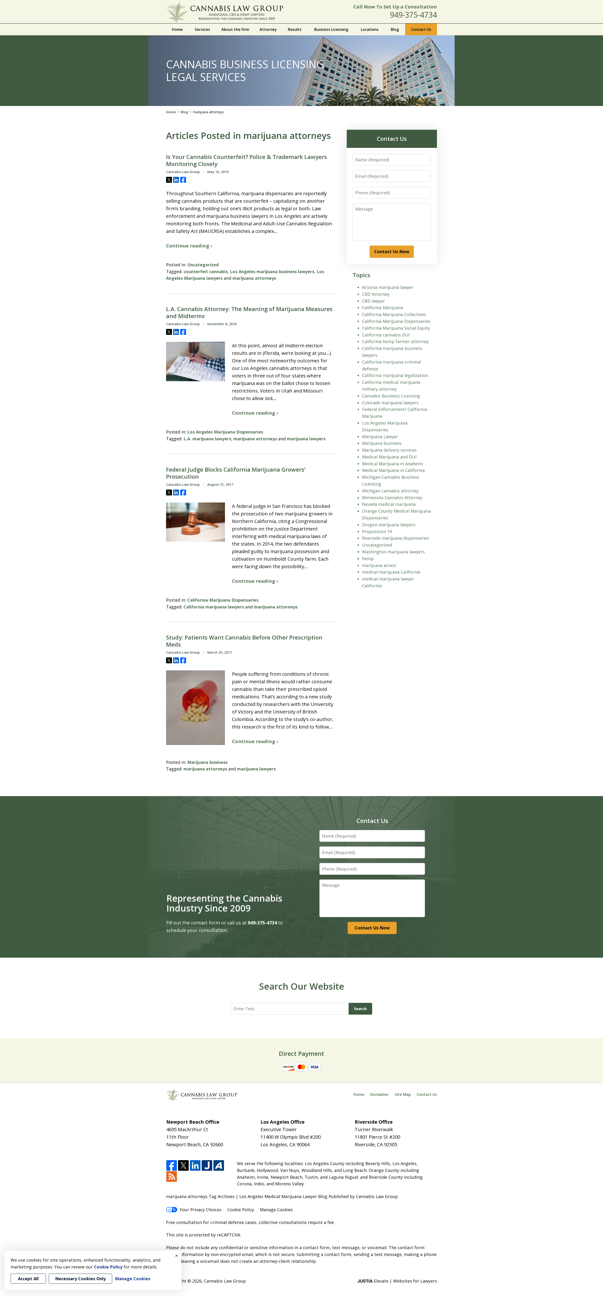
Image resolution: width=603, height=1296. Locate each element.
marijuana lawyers (306, 438)
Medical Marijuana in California (393, 470)
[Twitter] (183, 1165)
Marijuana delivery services (389, 450)
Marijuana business (207, 762)
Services (202, 29)
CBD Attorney (376, 294)
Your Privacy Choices (200, 1209)
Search (360, 1008)
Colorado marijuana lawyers (390, 402)
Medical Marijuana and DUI (389, 457)
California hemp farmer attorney (395, 341)
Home (177, 29)
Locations (370, 29)
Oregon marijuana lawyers (389, 524)
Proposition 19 (377, 531)
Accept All (28, 1278)
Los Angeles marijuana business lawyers (272, 271)
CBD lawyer (373, 301)
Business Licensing (331, 29)
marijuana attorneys (254, 278)
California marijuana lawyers (213, 607)
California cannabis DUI (386, 335)
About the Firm (235, 29)
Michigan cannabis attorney (390, 491)
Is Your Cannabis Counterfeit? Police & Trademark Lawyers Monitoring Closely (246, 160)
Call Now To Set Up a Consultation (395, 7)
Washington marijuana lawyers (393, 552)
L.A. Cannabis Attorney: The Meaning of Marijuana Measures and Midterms (249, 312)
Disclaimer (379, 1094)
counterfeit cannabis (205, 271)
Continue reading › (189, 246)
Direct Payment (301, 1053)
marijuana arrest (379, 565)
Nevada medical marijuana (389, 504)
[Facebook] (171, 1165)
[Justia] (207, 1165)
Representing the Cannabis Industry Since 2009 (224, 903)
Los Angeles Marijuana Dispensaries (225, 432)
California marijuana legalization (395, 375)
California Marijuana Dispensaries (222, 600)
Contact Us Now (391, 251)
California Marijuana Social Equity (396, 328)
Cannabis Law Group (225, 1281)
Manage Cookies (276, 1209)
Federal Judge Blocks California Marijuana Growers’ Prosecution (236, 473)
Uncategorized (203, 264)
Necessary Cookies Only (80, 1278)
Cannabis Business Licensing (391, 396)
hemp (368, 558)
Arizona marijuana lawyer (387, 287)
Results (295, 29)
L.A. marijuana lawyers (207, 438)
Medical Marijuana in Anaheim (392, 463)
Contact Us (421, 29)
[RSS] (171, 1176)
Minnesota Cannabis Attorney (392, 497)
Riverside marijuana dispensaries (395, 538)
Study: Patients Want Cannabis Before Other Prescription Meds (244, 641)
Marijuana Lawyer (380, 436)
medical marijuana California (391, 572)
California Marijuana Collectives (394, 314)
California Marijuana (382, 307)
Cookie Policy (240, 1209)
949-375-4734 (413, 15)
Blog (395, 29)
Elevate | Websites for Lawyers (397, 1281)
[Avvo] (218, 1165)
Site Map (403, 1094)
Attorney (268, 29)
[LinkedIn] (195, 1165)
